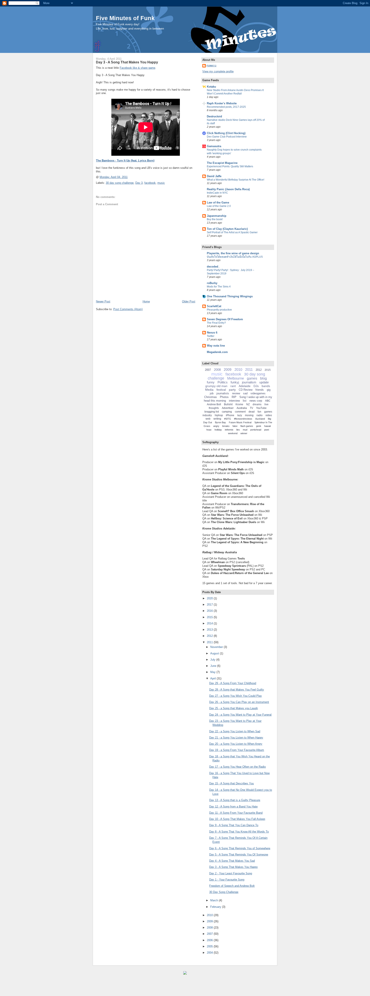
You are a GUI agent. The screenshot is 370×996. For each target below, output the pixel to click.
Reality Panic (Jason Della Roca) (228, 189)
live (266, 404)
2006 (210, 940)
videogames (258, 393)
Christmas (210, 397)
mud (245, 429)
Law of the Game (218, 202)
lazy (239, 415)
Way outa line (216, 345)
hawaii (267, 426)
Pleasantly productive (219, 309)
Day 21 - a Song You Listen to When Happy (236, 737)
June (213, 665)
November (217, 647)
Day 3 (139, 182)
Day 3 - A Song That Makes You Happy (127, 62)
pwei (266, 429)
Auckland (260, 418)
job (211, 393)
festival (221, 389)
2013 (210, 629)
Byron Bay (220, 422)
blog (263, 378)
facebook (150, 182)
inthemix (229, 429)
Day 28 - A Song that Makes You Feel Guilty (236, 689)
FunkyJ (211, 65)
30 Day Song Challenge (223, 892)
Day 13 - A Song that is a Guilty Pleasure (234, 800)
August (215, 653)
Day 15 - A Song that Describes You (231, 783)
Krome (239, 404)
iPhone (230, 415)
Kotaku (211, 86)
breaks (226, 426)
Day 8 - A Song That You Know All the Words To (239, 831)
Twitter (210, 336)
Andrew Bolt (214, 404)
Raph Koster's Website (222, 103)
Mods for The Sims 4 (219, 286)
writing (217, 418)
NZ (248, 404)
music (161, 182)
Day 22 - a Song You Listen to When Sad (234, 731)
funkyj (235, 382)
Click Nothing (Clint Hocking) (226, 133)
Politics (223, 382)
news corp (255, 400)
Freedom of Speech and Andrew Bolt (232, 885)
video (269, 415)
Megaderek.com (217, 352)
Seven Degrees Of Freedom (225, 319)
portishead (255, 429)
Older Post (188, 301)
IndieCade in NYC (217, 192)
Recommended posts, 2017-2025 (226, 106)
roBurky (212, 283)
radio (260, 415)
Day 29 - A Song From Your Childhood (232, 683)
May (213, 672)
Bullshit (228, 404)
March (214, 900)
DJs (256, 386)
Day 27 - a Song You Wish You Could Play (235, 695)
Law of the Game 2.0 (219, 206)
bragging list (211, 411)
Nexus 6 (212, 332)
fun (259, 411)
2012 (259, 369)
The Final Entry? (216, 322)
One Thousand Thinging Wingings (230, 296)
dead (252, 411)
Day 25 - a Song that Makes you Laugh (233, 708)
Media (209, 389)
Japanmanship (216, 215)
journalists (222, 393)
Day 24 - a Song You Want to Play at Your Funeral (240, 714)
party (232, 389)
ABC (267, 400)
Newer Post (103, 301)
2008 (217, 369)
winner (243, 433)
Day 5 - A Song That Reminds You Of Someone (238, 854)
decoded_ (213, 266)
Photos (224, 397)
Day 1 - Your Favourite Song (226, 879)
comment (240, 411)
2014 (210, 623)
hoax (209, 429)
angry (216, 426)
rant (233, 386)
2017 (210, 604)
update (264, 382)
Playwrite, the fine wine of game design (233, 253)
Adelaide (245, 386)
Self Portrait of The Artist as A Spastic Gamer (232, 232)
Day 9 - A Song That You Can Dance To (233, 825)
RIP (234, 397)
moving (249, 415)
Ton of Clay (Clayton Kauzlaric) (227, 228)
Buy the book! (215, 219)
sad (245, 393)
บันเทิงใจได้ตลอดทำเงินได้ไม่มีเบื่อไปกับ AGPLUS (235, 256)
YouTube (261, 408)
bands (266, 386)
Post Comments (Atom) (128, 309)
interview (234, 400)
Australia (242, 408)
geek (258, 426)
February (216, 906)
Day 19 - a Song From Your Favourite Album (236, 750)
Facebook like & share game (137, 67)
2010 (238, 370)
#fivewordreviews (243, 418)
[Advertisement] (51, 987)
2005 (210, 946)
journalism (249, 382)
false (235, 426)
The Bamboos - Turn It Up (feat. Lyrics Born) (125, 160)
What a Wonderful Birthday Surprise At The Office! (235, 179)
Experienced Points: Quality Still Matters (230, 166)
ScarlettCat (214, 306)
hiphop (219, 415)
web (208, 418)
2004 (210, 952)
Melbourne (235, 378)
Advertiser (228, 408)
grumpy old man (216, 386)
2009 (227, 369)
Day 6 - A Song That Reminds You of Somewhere (239, 848)
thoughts (214, 408)
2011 (249, 370)
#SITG (227, 418)
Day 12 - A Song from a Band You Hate (233, 806)
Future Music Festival (240, 422)
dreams (257, 404)
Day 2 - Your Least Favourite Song (230, 873)
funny (211, 382)
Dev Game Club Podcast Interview (227, 136)
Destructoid (214, 116)
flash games (246, 426)
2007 (208, 369)
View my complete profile (218, 71)
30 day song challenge (120, 182)
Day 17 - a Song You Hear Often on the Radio (237, 766)
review (236, 393)
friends (259, 389)
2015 (268, 369)
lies (238, 429)
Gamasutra (214, 146)
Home (146, 301)
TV (251, 408)
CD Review (245, 389)
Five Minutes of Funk (125, 18)
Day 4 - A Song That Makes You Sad (232, 860)
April (213, 678)
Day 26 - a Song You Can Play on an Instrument (239, 702)
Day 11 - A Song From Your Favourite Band (236, 812)
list (244, 400)
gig (268, 389)
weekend (232, 433)
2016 (210, 610)
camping (227, 411)
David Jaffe (214, 176)
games (252, 378)
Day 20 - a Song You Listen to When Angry (235, 743)
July (213, 659)
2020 (210, 598)
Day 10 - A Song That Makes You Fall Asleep (237, 819)
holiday (218, 429)
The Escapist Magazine (222, 163)
